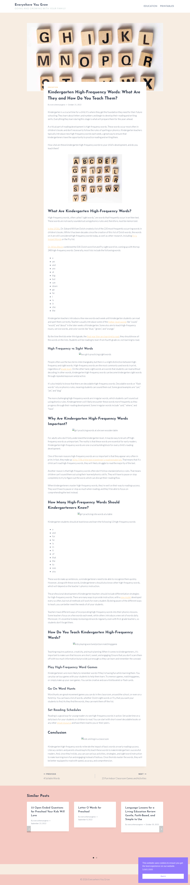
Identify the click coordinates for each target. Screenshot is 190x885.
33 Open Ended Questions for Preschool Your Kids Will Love (48, 812)
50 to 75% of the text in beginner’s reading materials (97, 459)
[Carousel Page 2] (96, 857)
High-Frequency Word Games (76, 667)
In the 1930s (54, 228)
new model (126, 597)
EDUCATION (150, 6)
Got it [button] (163, 876)
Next (161, 829)
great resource (64, 722)
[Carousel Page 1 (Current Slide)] (93, 857)
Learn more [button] (147, 869)
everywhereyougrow (57, 105)
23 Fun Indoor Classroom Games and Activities (124, 776)
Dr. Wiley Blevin (55, 246)
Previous (29, 829)
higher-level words (117, 321)
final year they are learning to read (103, 336)
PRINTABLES (167, 6)
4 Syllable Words (52, 776)
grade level (66, 369)
